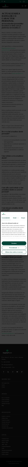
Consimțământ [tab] (5, 218)
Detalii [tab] (14, 218)
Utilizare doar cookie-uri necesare (14, 252)
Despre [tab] (23, 218)
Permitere (14, 243)
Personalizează (13, 247)
